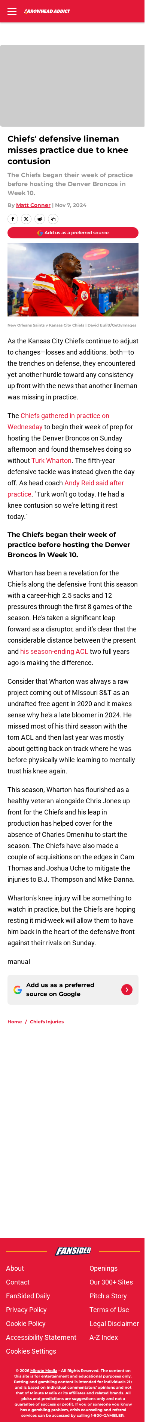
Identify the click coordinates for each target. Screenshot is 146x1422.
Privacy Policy (26, 1310)
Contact (18, 1282)
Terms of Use (109, 1310)
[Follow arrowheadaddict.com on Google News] (127, 989)
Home (14, 1021)
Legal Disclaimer (114, 1323)
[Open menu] (11, 11)
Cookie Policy (26, 1323)
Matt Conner (33, 205)
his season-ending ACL (54, 651)
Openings (103, 1268)
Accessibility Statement (41, 1337)
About (15, 1268)
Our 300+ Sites (111, 1282)
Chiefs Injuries (47, 1021)
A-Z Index (103, 1337)
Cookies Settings (31, 1351)
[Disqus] (76, 1131)
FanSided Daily (28, 1296)
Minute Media (43, 1370)
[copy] (53, 219)
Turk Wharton (51, 460)
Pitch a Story (108, 1296)
